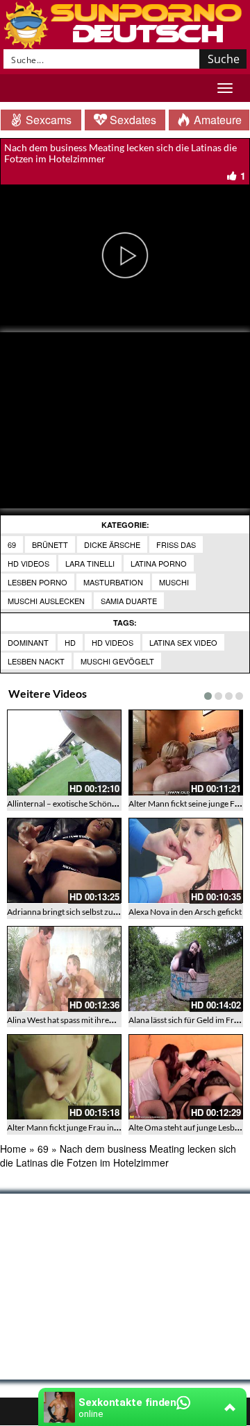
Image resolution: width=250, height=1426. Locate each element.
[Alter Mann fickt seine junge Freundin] (185, 753)
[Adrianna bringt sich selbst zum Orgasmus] (64, 861)
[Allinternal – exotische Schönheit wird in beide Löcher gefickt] (64, 753)
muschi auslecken (46, 600)
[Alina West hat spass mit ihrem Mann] (64, 969)
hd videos (112, 642)
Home (13, 1149)
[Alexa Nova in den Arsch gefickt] (185, 861)
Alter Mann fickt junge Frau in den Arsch (79, 1127)
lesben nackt (36, 661)
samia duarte (129, 600)
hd (70, 642)
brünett (50, 544)
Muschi (174, 581)
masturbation (113, 581)
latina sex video (183, 642)
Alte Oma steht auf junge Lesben (186, 1127)
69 (12, 544)
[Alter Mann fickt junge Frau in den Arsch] (64, 1077)
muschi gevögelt (117, 661)
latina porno (159, 563)
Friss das (176, 544)
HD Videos (28, 563)
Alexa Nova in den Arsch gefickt (185, 912)
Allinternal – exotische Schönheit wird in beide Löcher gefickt (116, 803)
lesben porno (37, 581)
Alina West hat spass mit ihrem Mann (73, 1020)
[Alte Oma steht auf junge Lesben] (185, 1077)
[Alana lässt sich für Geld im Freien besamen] (185, 969)
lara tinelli (90, 563)
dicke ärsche (112, 544)
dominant (28, 642)
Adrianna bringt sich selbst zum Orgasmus (83, 912)
